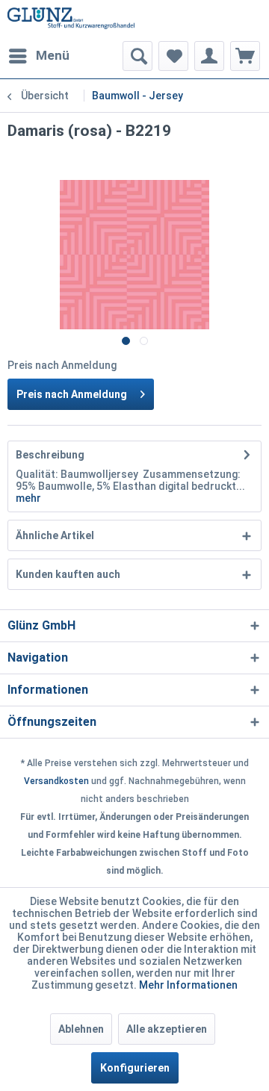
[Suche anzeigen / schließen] (137, 56)
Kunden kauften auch (68, 574)
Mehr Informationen (188, 985)
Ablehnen (81, 1029)
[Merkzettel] (173, 56)
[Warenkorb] (245, 56)
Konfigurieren (135, 1068)
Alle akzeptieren (166, 1029)
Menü (52, 55)
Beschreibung (50, 455)
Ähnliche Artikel (55, 535)
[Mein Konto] (209, 56)
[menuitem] (38, 56)
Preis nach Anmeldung (71, 394)
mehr (28, 498)
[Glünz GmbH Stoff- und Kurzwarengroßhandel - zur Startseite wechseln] (70, 20)
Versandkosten (56, 781)
